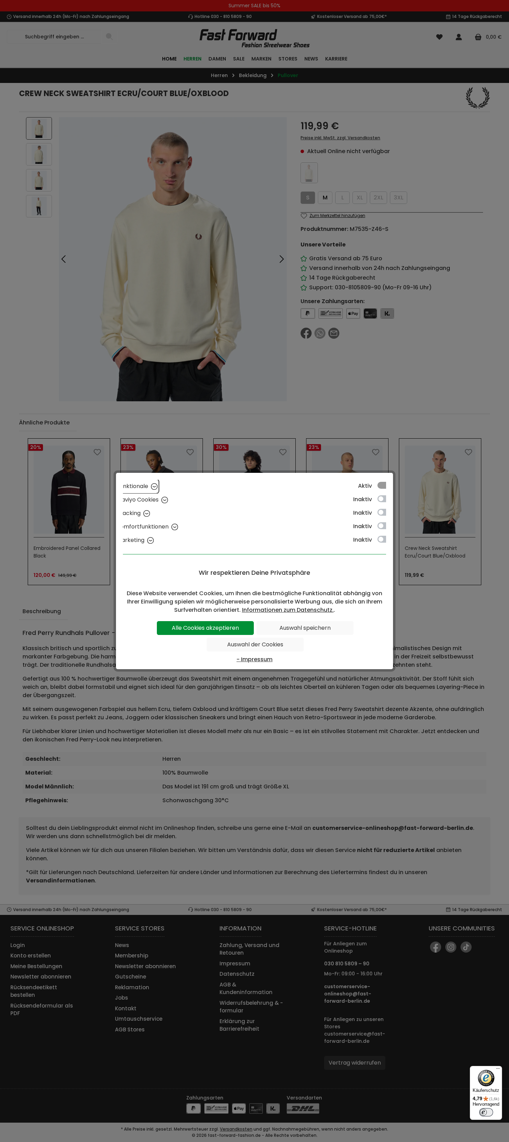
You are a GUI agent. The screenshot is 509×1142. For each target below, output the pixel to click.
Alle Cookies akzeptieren (205, 628)
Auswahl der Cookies (255, 644)
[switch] (486, 1112)
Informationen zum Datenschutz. (288, 610)
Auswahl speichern (305, 628)
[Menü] (498, 1070)
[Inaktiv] (385, 498)
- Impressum (254, 659)
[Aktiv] (385, 485)
